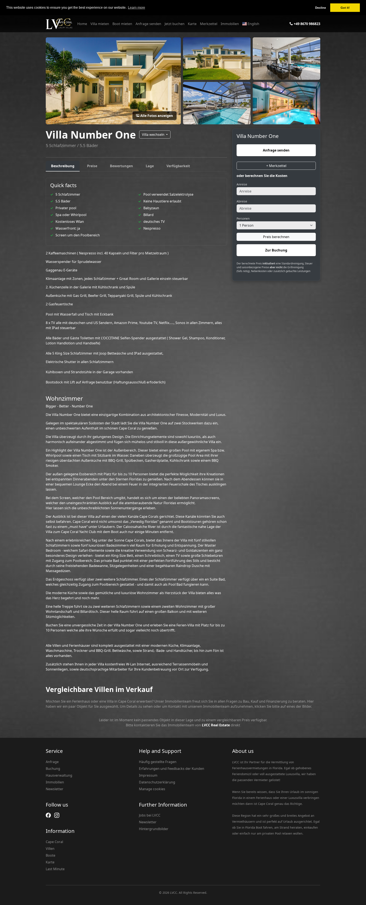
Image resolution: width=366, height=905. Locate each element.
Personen (243, 218)
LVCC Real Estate (216, 725)
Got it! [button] (345, 7)
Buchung (53, 768)
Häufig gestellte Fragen (157, 761)
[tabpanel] (136, 425)
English (253, 23)
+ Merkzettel (276, 165)
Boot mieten (122, 23)
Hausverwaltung (59, 775)
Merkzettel (208, 23)
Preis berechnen (276, 236)
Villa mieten (99, 23)
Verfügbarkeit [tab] (178, 166)
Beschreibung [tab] (62, 166)
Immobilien (230, 23)
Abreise (242, 201)
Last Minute (55, 869)
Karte (192, 23)
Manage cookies (152, 789)
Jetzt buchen (174, 23)
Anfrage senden (148, 23)
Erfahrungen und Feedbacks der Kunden (171, 768)
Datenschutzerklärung (157, 782)
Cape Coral (54, 841)
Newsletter (54, 789)
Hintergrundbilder (153, 828)
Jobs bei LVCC (149, 815)
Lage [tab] (150, 166)
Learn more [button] (136, 7)
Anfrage (52, 761)
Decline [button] (320, 7)
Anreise (242, 184)
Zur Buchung (276, 250)
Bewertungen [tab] (121, 166)
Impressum (148, 775)
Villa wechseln (153, 134)
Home (82, 23)
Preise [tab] (92, 166)
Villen (50, 848)
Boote (50, 855)
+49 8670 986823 (306, 23)
